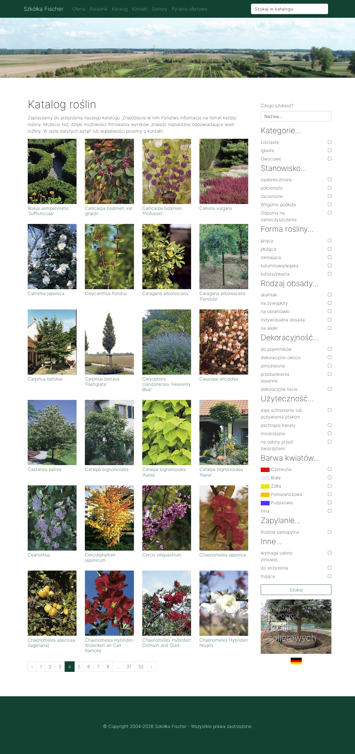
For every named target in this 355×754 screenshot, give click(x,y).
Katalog (120, 9)
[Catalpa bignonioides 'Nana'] (223, 432)
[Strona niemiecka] (296, 663)
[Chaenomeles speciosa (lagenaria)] (52, 603)
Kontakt (140, 9)
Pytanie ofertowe (189, 9)
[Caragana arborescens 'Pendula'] (223, 256)
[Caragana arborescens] (166, 256)
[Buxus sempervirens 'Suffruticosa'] (52, 171)
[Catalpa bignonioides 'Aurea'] (166, 432)
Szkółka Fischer (44, 9)
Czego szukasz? (277, 105)
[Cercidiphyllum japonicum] (109, 517)
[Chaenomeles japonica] (223, 517)
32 (141, 666)
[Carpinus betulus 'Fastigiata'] (109, 341)
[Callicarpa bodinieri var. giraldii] (109, 171)
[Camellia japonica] (52, 256)
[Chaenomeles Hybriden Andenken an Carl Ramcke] (109, 603)
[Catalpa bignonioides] (109, 432)
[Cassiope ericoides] (223, 341)
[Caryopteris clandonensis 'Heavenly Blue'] (166, 341)
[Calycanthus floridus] (109, 256)
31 (128, 666)
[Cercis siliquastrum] (166, 517)
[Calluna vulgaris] (223, 171)
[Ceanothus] (52, 517)
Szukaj (296, 589)
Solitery (160, 9)
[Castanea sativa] (52, 432)
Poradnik (99, 9)
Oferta (78, 9)
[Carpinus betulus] (52, 341)
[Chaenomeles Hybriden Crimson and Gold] (166, 603)
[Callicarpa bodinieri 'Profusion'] (166, 171)
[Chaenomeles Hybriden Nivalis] (223, 603)
